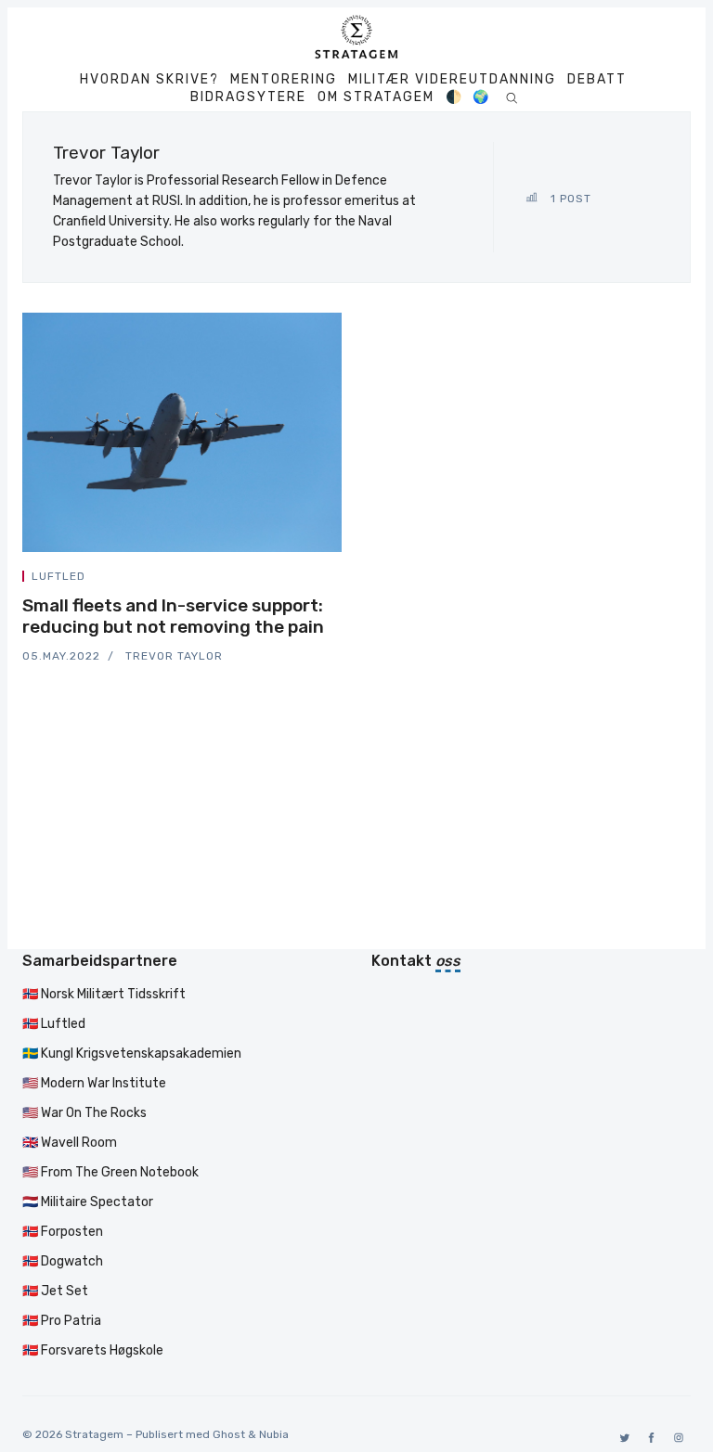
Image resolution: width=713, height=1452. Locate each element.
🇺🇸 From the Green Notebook (110, 1172)
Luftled (58, 576)
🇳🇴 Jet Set (55, 1291)
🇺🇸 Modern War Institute (94, 1083)
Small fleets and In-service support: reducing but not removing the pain (173, 616)
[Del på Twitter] (271, 579)
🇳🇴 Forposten (62, 1232)
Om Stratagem (376, 97)
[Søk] (511, 97)
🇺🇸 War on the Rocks (84, 1113)
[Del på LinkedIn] (316, 579)
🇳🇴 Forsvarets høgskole (92, 1350)
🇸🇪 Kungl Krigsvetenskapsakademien (131, 1053)
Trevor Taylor (174, 655)
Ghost (229, 1434)
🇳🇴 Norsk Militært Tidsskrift (104, 994)
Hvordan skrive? (149, 79)
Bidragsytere (248, 97)
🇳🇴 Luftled (53, 1024)
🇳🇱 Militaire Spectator (87, 1202)
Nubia (274, 1434)
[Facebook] (648, 1437)
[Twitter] (621, 1437)
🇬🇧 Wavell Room (69, 1142)
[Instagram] (675, 1437)
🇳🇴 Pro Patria (61, 1321)
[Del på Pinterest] (336, 579)
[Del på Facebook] (293, 579)
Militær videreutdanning (452, 79)
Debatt (597, 79)
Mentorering (283, 79)
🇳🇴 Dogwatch (62, 1261)
